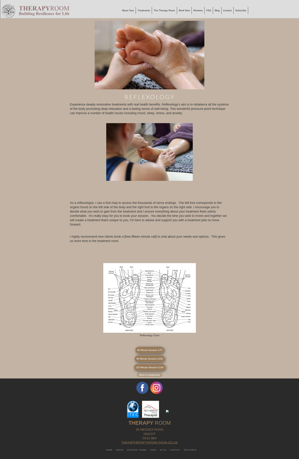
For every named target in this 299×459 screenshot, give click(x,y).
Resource (190, 450)
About (120, 450)
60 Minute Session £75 (149, 350)
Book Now (184, 10)
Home (109, 450)
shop (153, 450)
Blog (217, 10)
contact (175, 450)
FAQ (208, 10)
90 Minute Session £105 (149, 358)
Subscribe (240, 10)
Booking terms (137, 450)
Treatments (144, 10)
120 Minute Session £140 (150, 367)
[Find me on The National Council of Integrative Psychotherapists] (167, 411)
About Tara (128, 10)
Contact (227, 10)
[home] (34, 11)
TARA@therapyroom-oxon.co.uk (149, 442)
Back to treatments (149, 374)
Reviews (198, 10)
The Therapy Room (164, 10)
